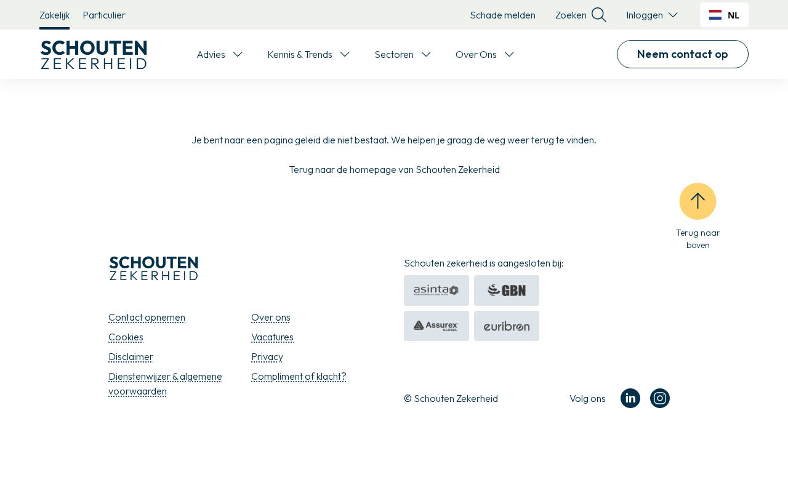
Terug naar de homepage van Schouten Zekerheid (394, 169)
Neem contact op (682, 54)
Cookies (125, 337)
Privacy (267, 356)
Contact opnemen (146, 317)
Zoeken (571, 15)
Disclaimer (130, 356)
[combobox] (724, 14)
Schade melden (503, 15)
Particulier (104, 15)
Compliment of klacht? (299, 376)
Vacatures (272, 337)
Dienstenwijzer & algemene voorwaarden (165, 383)
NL (733, 15)
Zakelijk (54, 15)
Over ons (271, 317)
